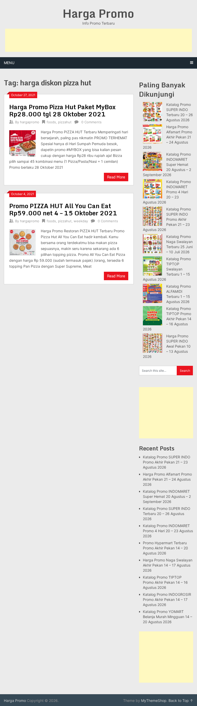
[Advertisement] (98, 40)
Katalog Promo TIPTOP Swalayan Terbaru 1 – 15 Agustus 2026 (167, 269)
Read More (116, 177)
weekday (81, 221)
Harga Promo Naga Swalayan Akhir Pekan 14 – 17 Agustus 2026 (167, 565)
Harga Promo (98, 13)
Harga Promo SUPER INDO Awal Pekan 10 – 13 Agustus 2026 (167, 346)
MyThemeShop (153, 700)
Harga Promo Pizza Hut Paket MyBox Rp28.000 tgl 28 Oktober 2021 (62, 110)
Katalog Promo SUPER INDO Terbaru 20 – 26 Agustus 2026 (166, 513)
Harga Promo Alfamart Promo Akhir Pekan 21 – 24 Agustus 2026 (167, 137)
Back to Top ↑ (181, 700)
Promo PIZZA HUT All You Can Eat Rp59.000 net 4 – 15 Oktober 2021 (63, 209)
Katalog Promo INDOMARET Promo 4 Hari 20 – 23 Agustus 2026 (167, 191)
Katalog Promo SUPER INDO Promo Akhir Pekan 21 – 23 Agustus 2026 (167, 219)
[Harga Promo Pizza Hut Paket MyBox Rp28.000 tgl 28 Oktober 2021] (22, 143)
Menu (9, 62)
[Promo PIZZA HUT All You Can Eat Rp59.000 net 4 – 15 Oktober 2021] (22, 242)
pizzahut (65, 122)
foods (51, 122)
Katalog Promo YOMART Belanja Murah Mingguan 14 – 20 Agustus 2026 (167, 616)
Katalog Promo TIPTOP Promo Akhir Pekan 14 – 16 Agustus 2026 (167, 318)
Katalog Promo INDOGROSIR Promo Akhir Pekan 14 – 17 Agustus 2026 (167, 599)
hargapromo (29, 122)
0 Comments (91, 122)
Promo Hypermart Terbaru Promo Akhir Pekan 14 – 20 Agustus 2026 (165, 548)
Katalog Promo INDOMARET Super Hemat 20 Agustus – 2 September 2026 (167, 164)
